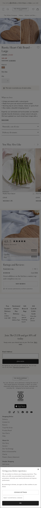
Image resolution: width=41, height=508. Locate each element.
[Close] (38, 469)
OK (20, 503)
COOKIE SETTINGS (20, 492)
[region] (20, 487)
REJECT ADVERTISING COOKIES (12, 498)
